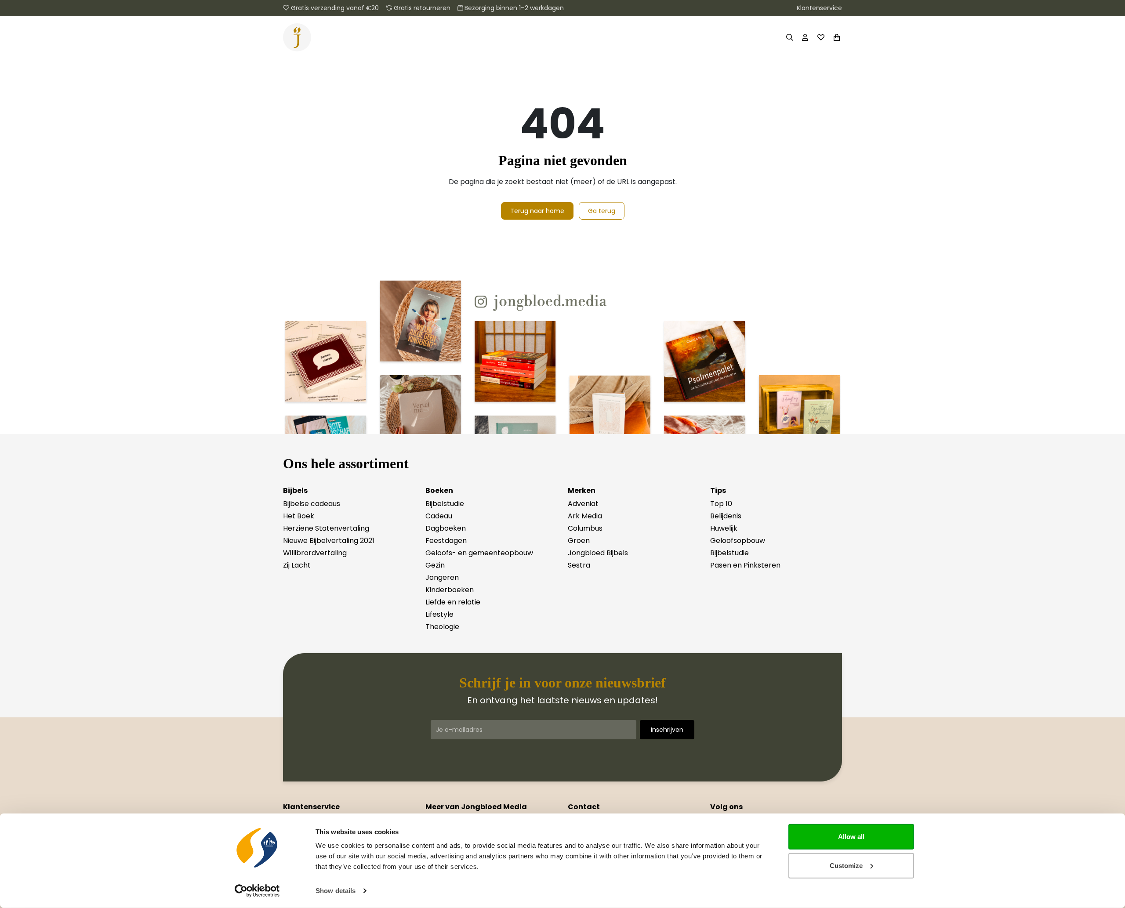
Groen (579, 540)
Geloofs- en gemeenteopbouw (479, 553)
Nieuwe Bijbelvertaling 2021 (328, 540)
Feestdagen (446, 540)
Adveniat (583, 504)
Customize (846, 865)
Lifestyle (439, 614)
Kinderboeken (449, 590)
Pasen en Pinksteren (745, 565)
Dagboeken (445, 528)
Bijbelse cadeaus (311, 504)
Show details (336, 890)
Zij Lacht (297, 565)
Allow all (851, 836)
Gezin (435, 565)
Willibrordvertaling (315, 553)
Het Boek (298, 516)
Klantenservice (819, 8)
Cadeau (438, 516)
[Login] (805, 37)
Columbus (585, 528)
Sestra (579, 565)
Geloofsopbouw (737, 540)
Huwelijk (723, 528)
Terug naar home (537, 210)
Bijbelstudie (444, 504)
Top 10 (721, 504)
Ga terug (601, 210)
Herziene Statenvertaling (326, 528)
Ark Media (585, 516)
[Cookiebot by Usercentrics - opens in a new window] (257, 890)
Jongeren (442, 577)
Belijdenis (725, 516)
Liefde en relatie (452, 602)
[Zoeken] (789, 37)
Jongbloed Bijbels (598, 553)
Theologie (442, 627)
